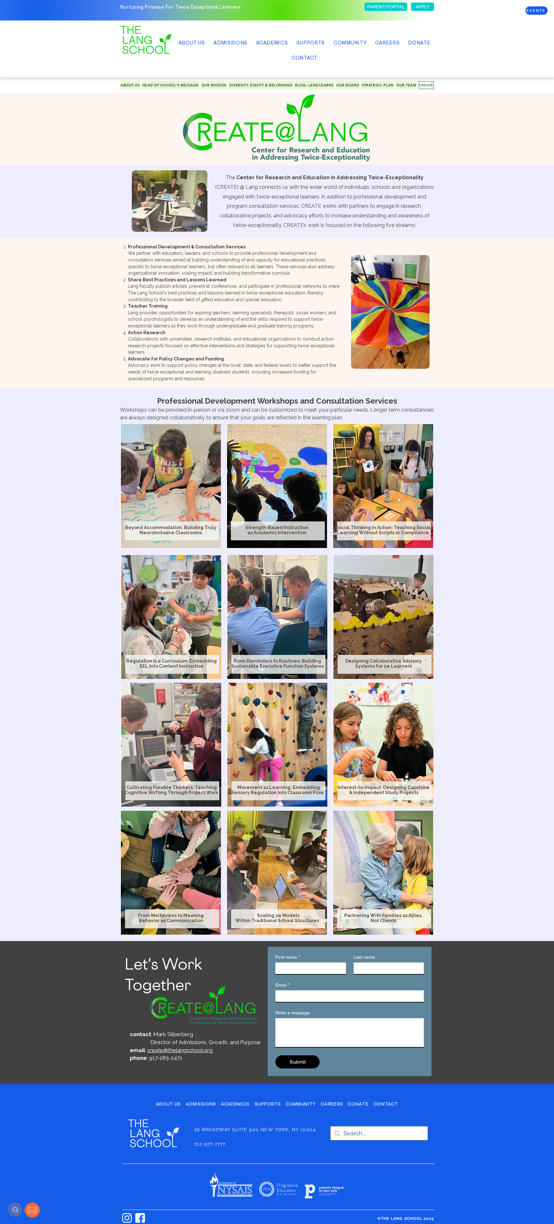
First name (287, 957)
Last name (364, 957)
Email (282, 984)
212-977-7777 (210, 1144)
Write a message (292, 1012)
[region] (172, 486)
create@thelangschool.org (180, 1050)
